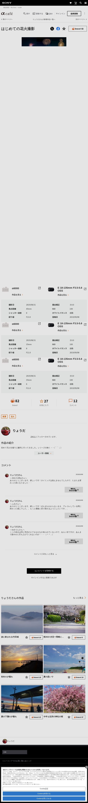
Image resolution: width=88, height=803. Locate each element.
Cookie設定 (44, 789)
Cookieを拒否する (44, 793)
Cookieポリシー (21, 782)
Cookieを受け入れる (44, 798)
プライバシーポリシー (26, 784)
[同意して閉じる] (86, 767)
